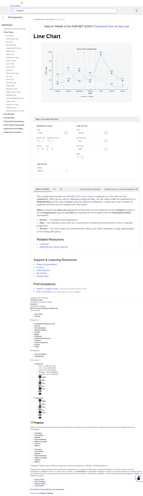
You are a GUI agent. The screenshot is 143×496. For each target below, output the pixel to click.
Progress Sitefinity (46, 493)
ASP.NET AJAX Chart (77, 196)
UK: (47, 368)
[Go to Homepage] (22, 6)
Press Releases (40, 439)
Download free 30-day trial (111, 26)
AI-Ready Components (49, 308)
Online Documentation (46, 264)
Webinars (38, 336)
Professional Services (43, 338)
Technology (39, 435)
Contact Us (39, 364)
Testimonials (39, 356)
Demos (37, 326)
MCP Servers (35, 308)
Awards (37, 437)
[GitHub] (40, 392)
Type (38, 129)
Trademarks (81, 471)
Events (37, 345)
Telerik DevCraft (36, 300)
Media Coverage (41, 441)
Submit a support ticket (47, 288)
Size (47, 146)
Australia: (49, 374)
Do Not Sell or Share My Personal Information (47, 489)
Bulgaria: (48, 372)
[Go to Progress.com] (37, 423)
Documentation (40, 328)
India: (47, 370)
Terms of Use (39, 479)
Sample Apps (42, 276)
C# (54, 189)
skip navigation (15, 6)
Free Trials (39, 314)
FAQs (37, 347)
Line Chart (60, 19)
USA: (47, 366)
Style (78, 129)
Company (38, 433)
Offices (37, 446)
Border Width (40, 146)
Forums (39, 267)
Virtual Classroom (41, 342)
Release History (40, 330)
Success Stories (41, 354)
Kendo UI (33, 304)
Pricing (37, 316)
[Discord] (40, 394)
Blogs (37, 334)
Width (78, 154)
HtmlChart (50, 19)
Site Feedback (40, 481)
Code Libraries (43, 270)
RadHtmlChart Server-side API (54, 247)
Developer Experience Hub (45, 324)
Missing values (81, 138)
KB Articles (41, 273)
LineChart (44, 244)
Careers (38, 443)
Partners (38, 340)
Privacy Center (40, 484)
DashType (80, 146)
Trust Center (39, 486)
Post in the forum (44, 292)
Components (39, 19)
